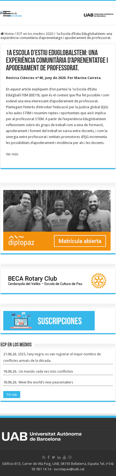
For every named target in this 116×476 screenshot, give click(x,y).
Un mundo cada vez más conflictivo (46, 371)
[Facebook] (48, 457)
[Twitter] (53, 457)
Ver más (12, 154)
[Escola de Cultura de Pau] (58, 12)
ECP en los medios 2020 (35, 34)
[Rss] (44, 457)
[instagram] (70, 457)
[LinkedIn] (59, 457)
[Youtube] (64, 457)
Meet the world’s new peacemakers (46, 382)
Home (9, 34)
